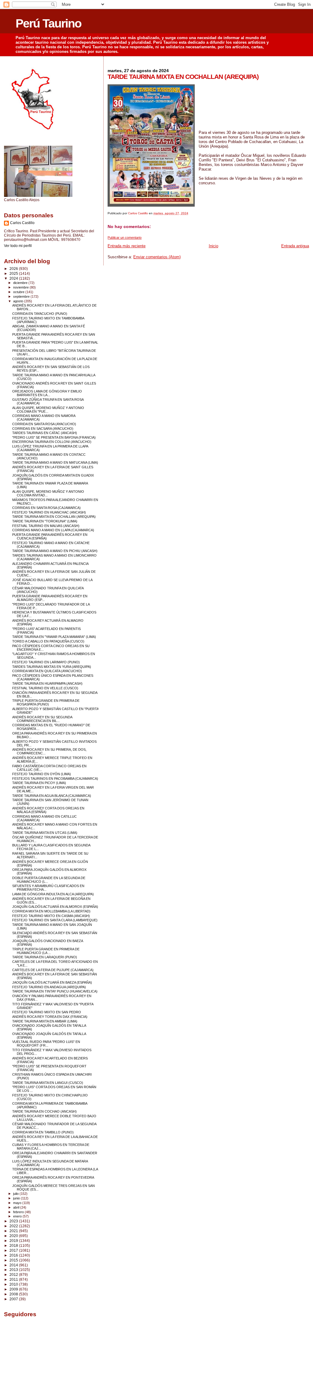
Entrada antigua (295, 246)
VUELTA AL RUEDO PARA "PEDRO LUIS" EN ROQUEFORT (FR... (46, 1043)
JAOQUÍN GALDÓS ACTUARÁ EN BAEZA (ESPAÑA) (52, 982)
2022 (14, 1226)
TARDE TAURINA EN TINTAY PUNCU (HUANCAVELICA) (55, 991)
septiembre (22, 296)
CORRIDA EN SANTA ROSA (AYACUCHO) (44, 424)
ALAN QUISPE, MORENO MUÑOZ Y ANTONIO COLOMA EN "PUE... (48, 409)
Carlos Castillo (22, 223)
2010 (14, 1284)
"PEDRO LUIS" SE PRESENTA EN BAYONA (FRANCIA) (54, 437)
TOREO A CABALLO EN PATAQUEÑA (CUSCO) (48, 641)
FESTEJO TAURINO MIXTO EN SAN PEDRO (46, 1012)
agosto (18, 301)
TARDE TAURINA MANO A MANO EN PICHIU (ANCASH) (55, 551)
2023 (14, 1221)
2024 (14, 278)
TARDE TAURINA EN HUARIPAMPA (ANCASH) (47, 683)
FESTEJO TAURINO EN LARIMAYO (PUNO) (46, 662)
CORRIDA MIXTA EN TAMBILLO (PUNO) (43, 1132)
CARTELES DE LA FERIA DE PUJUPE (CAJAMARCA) (53, 970)
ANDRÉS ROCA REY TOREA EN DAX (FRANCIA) (49, 1016)
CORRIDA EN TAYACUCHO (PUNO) (39, 313)
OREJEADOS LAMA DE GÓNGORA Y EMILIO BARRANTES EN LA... (47, 393)
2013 (14, 1270)
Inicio (213, 246)
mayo (17, 1203)
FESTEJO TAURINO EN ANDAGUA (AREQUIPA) (49, 987)
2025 (14, 273)
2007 (14, 1299)
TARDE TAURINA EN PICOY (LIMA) (39, 783)
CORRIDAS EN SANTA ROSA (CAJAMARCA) (46, 508)
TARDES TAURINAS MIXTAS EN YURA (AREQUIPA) (51, 666)
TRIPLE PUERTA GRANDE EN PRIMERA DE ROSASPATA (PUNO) (45, 702)
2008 (14, 1294)
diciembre (20, 283)
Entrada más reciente (126, 246)
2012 (14, 1274)
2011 (14, 1279)
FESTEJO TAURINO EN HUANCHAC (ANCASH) (49, 512)
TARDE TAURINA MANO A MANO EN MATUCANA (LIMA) (55, 462)
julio (16, 1193)
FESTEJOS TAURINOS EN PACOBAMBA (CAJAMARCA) (55, 778)
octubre (19, 292)
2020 (14, 1236)
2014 (14, 1265)
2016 (14, 1255)
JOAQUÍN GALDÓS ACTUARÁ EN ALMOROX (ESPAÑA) (55, 906)
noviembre (21, 287)
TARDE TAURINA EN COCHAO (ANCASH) (44, 1111)
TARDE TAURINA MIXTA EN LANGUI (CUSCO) (47, 1083)
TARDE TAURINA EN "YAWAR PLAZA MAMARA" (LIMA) (54, 637)
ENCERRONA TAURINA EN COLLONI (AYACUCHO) (51, 442)
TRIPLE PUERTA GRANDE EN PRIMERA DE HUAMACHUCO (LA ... (45, 951)
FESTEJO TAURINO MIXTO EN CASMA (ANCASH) (51, 916)
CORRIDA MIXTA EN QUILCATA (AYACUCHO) (47, 671)
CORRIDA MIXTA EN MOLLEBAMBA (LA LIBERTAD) (51, 911)
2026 (14, 269)
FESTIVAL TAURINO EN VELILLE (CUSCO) (45, 688)
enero (18, 1216)
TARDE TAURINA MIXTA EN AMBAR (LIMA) (44, 1021)
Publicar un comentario (125, 237)
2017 (14, 1250)
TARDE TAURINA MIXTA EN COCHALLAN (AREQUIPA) (54, 516)
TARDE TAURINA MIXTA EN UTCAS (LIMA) (44, 832)
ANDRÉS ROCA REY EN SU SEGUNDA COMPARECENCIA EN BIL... (42, 719)
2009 (14, 1289)
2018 (14, 1245)
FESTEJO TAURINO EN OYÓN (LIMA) (41, 774)
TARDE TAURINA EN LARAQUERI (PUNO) (44, 957)
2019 (14, 1241)
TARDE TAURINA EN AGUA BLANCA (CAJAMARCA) (51, 795)
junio (17, 1198)
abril (16, 1207)
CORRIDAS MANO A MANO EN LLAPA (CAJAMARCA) (53, 530)
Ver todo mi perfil (18, 246)
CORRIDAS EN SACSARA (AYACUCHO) (42, 428)
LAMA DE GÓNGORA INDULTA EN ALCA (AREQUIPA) (53, 894)
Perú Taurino (48, 23)
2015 (14, 1260)
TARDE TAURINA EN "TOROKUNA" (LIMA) (44, 521)
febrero (19, 1212)
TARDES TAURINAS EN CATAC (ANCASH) (44, 433)
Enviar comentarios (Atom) (157, 257)
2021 (14, 1231)
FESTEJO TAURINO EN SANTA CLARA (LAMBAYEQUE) (55, 920)
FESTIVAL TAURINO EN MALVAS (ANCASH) (45, 526)
